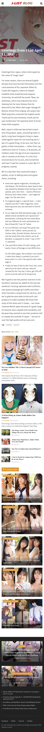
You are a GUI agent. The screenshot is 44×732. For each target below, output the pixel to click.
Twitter (13, 721)
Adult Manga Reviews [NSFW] (22, 673)
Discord (21, 721)
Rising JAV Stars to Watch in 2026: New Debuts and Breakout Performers (19, 592)
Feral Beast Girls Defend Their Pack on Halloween (20, 708)
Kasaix (17, 658)
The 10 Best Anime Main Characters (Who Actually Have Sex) (20, 624)
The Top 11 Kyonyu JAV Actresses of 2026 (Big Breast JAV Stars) (20, 529)
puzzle (16, 325)
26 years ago (24, 60)
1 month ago (15, 372)
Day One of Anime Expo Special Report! (26, 449)
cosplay (9, 325)
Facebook (5, 721)
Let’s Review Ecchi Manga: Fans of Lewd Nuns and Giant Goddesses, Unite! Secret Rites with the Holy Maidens (22, 652)
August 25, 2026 (25, 658)
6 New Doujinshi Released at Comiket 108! (22, 678)
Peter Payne (12, 60)
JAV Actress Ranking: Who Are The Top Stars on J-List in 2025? (21, 498)
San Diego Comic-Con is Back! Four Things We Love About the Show (24, 431)
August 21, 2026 (27, 683)
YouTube (29, 721)
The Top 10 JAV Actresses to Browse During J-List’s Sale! (22, 561)
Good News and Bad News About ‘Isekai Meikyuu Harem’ (22, 702)
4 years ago (15, 420)
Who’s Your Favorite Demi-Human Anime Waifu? (19, 705)
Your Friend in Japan (10, 363)
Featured (22, 646)
